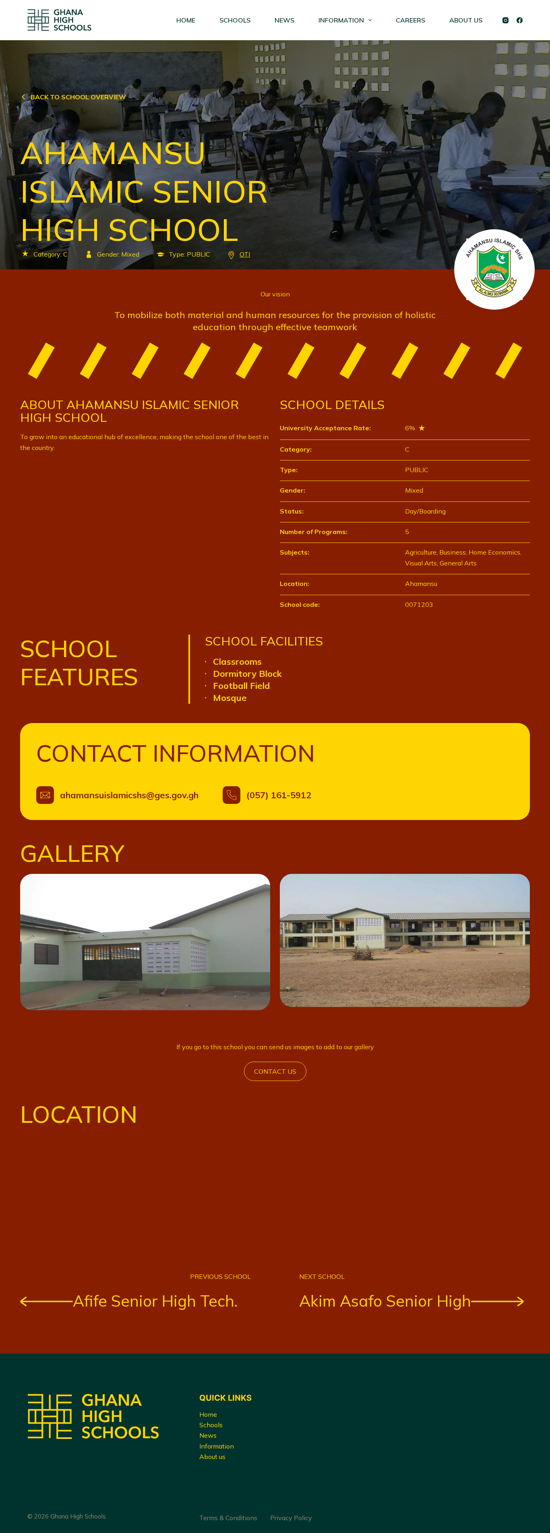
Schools (211, 1425)
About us (212, 1457)
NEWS (284, 20)
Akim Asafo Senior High (385, 1301)
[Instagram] (505, 20)
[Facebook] (520, 20)
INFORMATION (341, 20)
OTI (245, 254)
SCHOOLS (234, 20)
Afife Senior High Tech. (155, 1301)
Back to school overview (78, 97)
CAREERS (410, 20)
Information (216, 1446)
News (208, 1435)
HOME (185, 20)
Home (208, 1414)
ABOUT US (465, 20)
